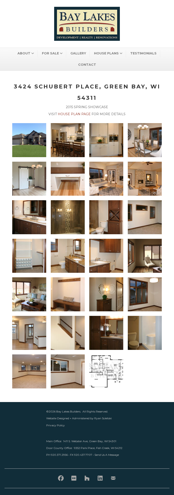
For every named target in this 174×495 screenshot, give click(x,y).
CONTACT (87, 65)
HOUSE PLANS (106, 53)
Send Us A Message (106, 454)
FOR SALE (50, 53)
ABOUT (23, 53)
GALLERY (78, 53)
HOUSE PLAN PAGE (74, 114)
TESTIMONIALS (143, 53)
